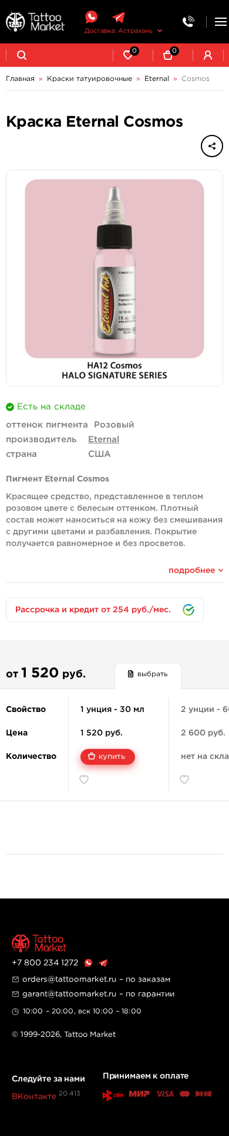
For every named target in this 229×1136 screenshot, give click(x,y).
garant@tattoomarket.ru (69, 994)
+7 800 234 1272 (45, 963)
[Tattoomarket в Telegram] (118, 17)
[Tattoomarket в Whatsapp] (91, 17)
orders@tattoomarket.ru (69, 979)
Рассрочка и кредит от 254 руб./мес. (93, 609)
